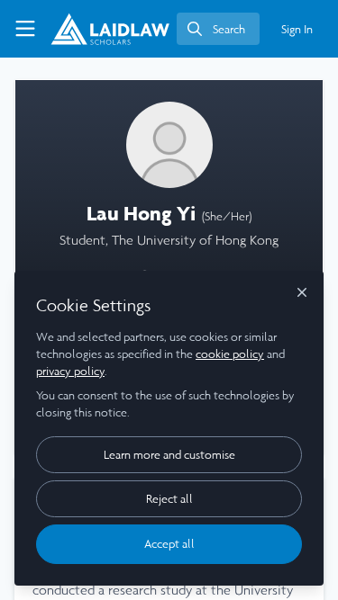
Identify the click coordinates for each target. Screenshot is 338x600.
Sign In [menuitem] (297, 29)
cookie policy (230, 354)
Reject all (169, 498)
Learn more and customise (169, 454)
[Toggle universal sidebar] (25, 29)
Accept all (169, 543)
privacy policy (70, 371)
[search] (218, 29)
